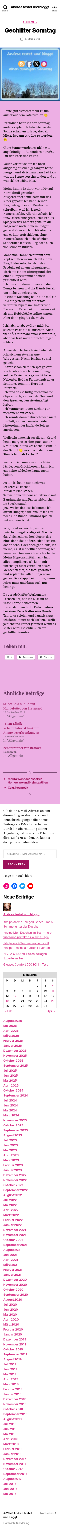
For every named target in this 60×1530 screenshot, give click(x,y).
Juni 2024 (10, 1105)
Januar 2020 (12, 1334)
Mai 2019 (9, 1374)
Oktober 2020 (13, 1289)
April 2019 (10, 1379)
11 (53, 990)
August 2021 (12, 1250)
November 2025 (15, 1055)
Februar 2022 (13, 1220)
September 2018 (15, 1414)
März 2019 (11, 1384)
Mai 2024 (10, 1110)
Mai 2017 (9, 1493)
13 (14, 995)
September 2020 (15, 1294)
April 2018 (10, 1439)
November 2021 (14, 1235)
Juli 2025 (10, 1070)
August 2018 (12, 1419)
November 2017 (14, 1464)
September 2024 (15, 1095)
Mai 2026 (10, 1025)
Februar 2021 (12, 1269)
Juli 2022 (10, 1200)
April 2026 (10, 1030)
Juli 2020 (10, 1304)
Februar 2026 (13, 1040)
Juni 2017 (10, 1489)
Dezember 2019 (14, 1339)
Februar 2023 (13, 1165)
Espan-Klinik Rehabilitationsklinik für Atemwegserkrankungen (21, 728)
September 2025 (15, 1065)
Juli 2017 (9, 1484)
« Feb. (9, 1011)
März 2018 (11, 1444)
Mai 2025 (10, 1080)
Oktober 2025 (13, 1060)
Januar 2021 (12, 1274)
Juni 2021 (10, 1254)
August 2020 (12, 1299)
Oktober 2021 (13, 1240)
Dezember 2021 (14, 1230)
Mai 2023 (10, 1150)
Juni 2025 (10, 1075)
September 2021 (15, 1245)
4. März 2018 (32, 38)
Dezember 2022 (14, 1175)
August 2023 (12, 1135)
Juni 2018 (10, 1429)
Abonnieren (16, 864)
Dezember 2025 (15, 1050)
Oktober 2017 (13, 1469)
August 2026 (12, 1020)
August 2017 (12, 1479)
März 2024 (11, 1115)
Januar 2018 (12, 1454)
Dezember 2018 (14, 1399)
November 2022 (15, 1180)
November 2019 (14, 1344)
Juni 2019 (10, 1369)
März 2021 (10, 1264)
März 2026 (11, 1035)
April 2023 (10, 1155)
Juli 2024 (10, 1100)
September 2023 (15, 1130)
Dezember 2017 (14, 1459)
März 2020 (11, 1324)
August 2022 (12, 1195)
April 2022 (10, 1210)
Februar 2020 (13, 1329)
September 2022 (15, 1190)
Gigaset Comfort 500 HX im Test (25, 964)
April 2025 (10, 1085)
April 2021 (10, 1259)
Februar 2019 (12, 1389)
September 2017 (15, 1474)
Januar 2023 (12, 1170)
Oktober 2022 (13, 1185)
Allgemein (30, 22)
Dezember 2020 (15, 1279)
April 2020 (11, 1319)
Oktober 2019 (13, 1349)
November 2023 (15, 1120)
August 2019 (12, 1359)
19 (7, 1001)
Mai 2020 (10, 1314)
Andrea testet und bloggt (30, 7)
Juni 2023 (10, 1145)
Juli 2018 (9, 1424)
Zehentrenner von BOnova (22, 748)
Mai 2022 (10, 1205)
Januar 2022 (12, 1225)
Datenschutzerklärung (16, 1523)
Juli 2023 (10, 1140)
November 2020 (15, 1284)
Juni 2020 (10, 1309)
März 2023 (11, 1160)
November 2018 (14, 1404)
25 (52, 1001)
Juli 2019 (9, 1364)
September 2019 (15, 1354)
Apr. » (51, 1011)
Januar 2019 (12, 1394)
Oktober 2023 (13, 1125)
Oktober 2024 (13, 1090)
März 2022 (11, 1215)
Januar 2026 (12, 1045)
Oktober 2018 (13, 1409)
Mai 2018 (9, 1434)
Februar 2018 (12, 1449)
